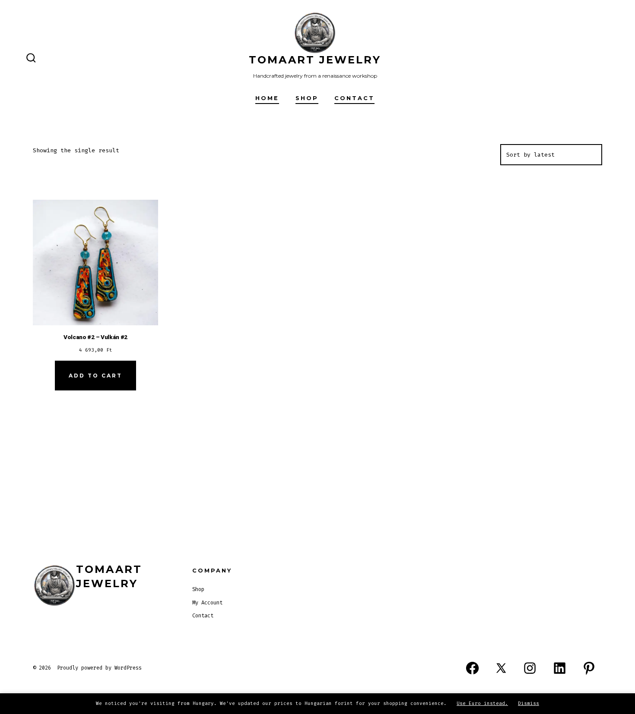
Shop (306, 98)
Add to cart (95, 375)
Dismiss (528, 703)
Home (267, 98)
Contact (354, 98)
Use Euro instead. (482, 703)
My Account (207, 602)
